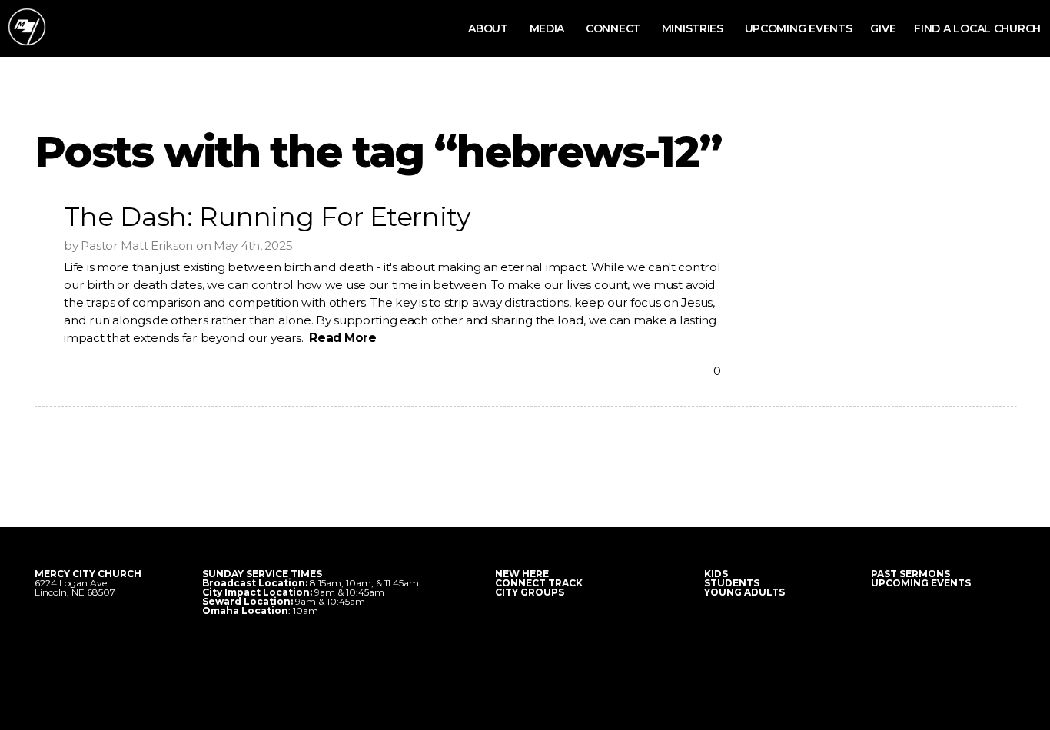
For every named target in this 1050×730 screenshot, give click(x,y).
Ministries (694, 28)
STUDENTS (731, 583)
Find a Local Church (977, 28)
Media (548, 28)
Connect (614, 28)
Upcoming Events (798, 28)
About (489, 28)
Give (882, 28)
